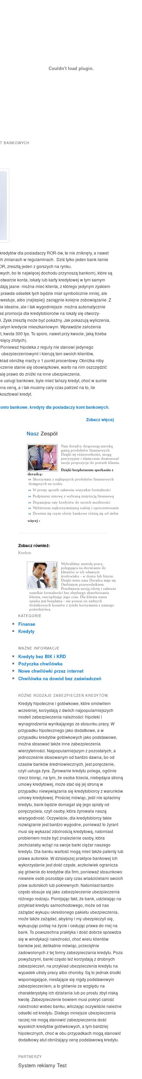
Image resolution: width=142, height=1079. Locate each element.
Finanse (26, 624)
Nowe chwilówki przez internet (50, 670)
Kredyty (24, 553)
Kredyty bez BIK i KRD (42, 656)
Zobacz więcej (100, 419)
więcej (33, 520)
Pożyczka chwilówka (40, 663)
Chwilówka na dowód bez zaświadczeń (59, 678)
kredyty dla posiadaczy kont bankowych (69, 407)
